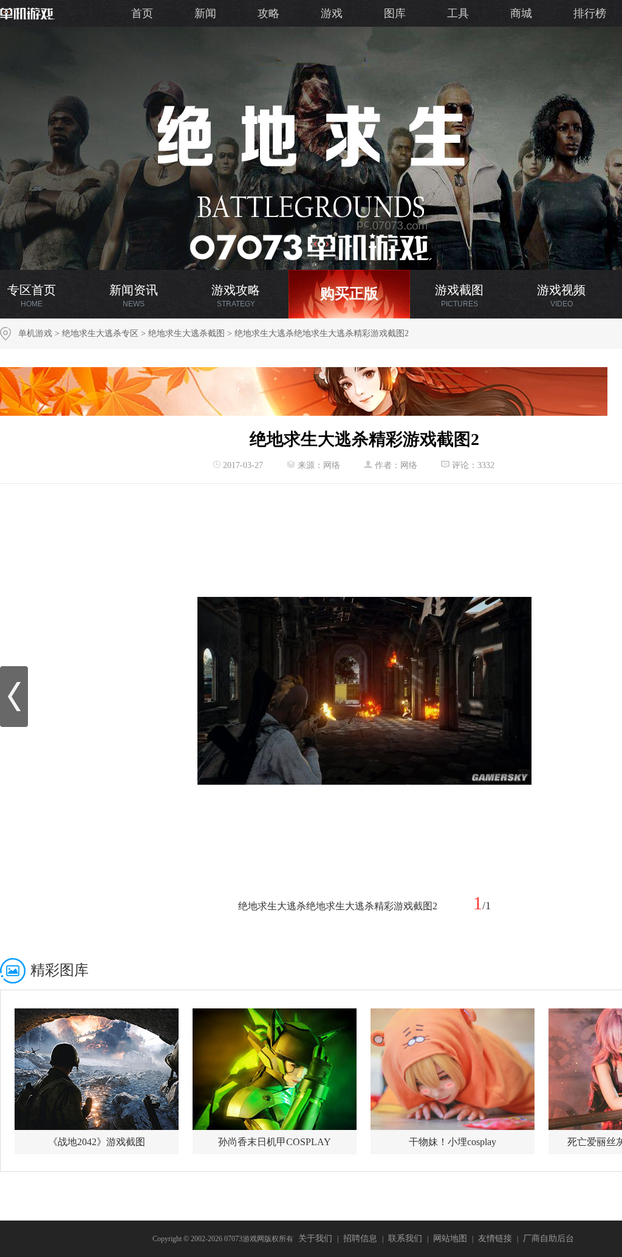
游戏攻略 (235, 295)
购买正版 (349, 293)
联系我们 (405, 1238)
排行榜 (589, 13)
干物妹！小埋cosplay (452, 1142)
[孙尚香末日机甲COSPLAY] (275, 1069)
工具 (458, 13)
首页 (142, 13)
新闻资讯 (133, 295)
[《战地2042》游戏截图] (97, 1069)
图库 (395, 13)
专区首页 (31, 295)
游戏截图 (459, 295)
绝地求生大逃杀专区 (100, 333)
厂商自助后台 (548, 1238)
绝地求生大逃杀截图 (186, 333)
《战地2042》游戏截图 (96, 1142)
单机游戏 (35, 333)
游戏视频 (561, 295)
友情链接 (495, 1238)
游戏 (332, 13)
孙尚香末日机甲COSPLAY (274, 1142)
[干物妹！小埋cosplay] (453, 1069)
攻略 (268, 13)
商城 (521, 13)
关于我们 (315, 1238)
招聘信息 (360, 1238)
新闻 (205, 13)
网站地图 (450, 1238)
